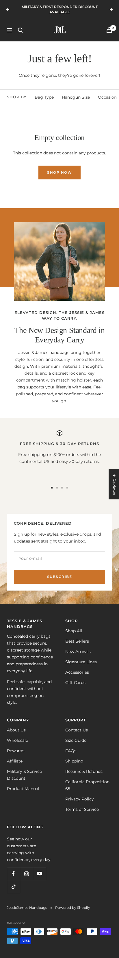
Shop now (59, 172)
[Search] (20, 30)
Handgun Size (76, 97)
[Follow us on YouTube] (39, 873)
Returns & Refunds (84, 771)
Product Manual (23, 788)
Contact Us (76, 730)
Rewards (15, 750)
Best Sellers (77, 641)
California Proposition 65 (87, 785)
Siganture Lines (81, 661)
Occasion (107, 97)
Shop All (73, 630)
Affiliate (15, 761)
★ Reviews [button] (114, 484)
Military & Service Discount (24, 775)
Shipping (74, 761)
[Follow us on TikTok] (13, 886)
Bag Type (44, 97)
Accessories (77, 672)
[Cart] (109, 30)
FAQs (70, 750)
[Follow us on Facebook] (13, 873)
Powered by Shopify (72, 907)
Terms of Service (82, 809)
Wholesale (17, 740)
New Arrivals (78, 651)
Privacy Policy (79, 799)
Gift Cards (75, 682)
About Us (16, 730)
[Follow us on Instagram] (26, 873)
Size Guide (75, 740)
